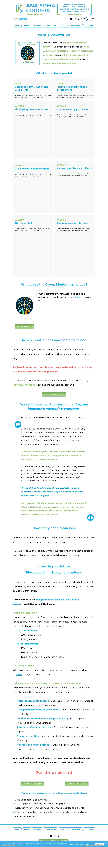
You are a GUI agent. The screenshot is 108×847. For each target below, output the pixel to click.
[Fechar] (106, 844)
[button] (24, 326)
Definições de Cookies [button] (76, 844)
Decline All (89, 844)
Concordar (99, 844)
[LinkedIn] (78, 19)
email (19, 674)
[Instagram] (75, 19)
